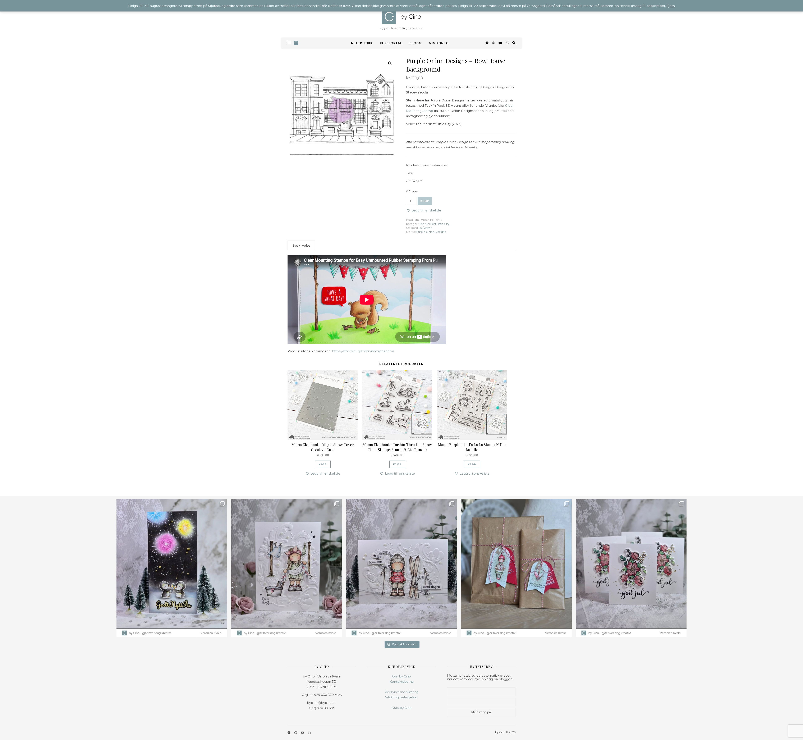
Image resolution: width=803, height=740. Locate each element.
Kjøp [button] (322, 464)
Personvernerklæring (401, 692)
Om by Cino (401, 676)
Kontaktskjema (402, 682)
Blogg (415, 43)
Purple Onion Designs (431, 231)
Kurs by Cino (402, 708)
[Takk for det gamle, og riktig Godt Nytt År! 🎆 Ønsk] (171, 568)
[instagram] (494, 43)
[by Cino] (401, 19)
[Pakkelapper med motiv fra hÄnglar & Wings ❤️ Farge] (516, 568)
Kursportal (391, 43)
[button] (390, 63)
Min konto (439, 43)
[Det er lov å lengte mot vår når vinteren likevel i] (286, 568)
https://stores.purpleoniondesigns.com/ (363, 351)
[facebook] (487, 43)
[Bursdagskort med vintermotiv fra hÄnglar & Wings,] (401, 568)
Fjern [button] (671, 6)
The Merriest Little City (434, 223)
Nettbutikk (361, 43)
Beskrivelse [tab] (301, 245)
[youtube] (501, 43)
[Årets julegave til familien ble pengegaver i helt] (631, 568)
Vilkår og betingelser (401, 697)
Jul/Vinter (425, 227)
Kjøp (424, 201)
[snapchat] (507, 43)
